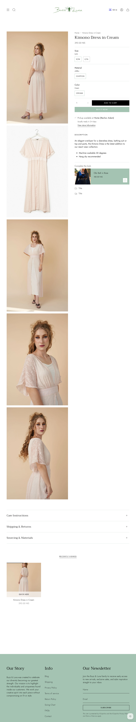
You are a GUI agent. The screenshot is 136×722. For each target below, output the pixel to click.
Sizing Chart (50, 704)
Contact (48, 716)
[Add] (125, 180)
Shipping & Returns (19, 526)
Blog (47, 676)
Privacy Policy (51, 687)
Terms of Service (91, 716)
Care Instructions (17, 515)
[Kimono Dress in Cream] (24, 580)
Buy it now (102, 109)
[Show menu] (8, 10)
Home (77, 32)
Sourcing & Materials (20, 538)
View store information (86, 125)
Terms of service (52, 693)
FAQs (47, 710)
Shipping (49, 681)
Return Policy (50, 699)
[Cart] (128, 10)
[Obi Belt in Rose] (83, 176)
